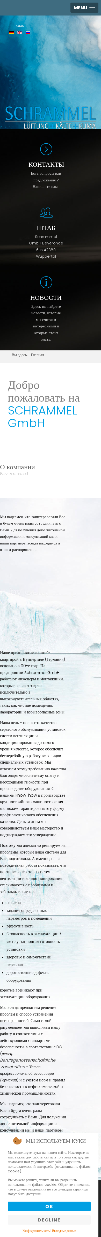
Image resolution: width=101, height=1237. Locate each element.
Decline (49, 1220)
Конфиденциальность (36, 1230)
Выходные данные (64, 1230)
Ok (49, 1206)
